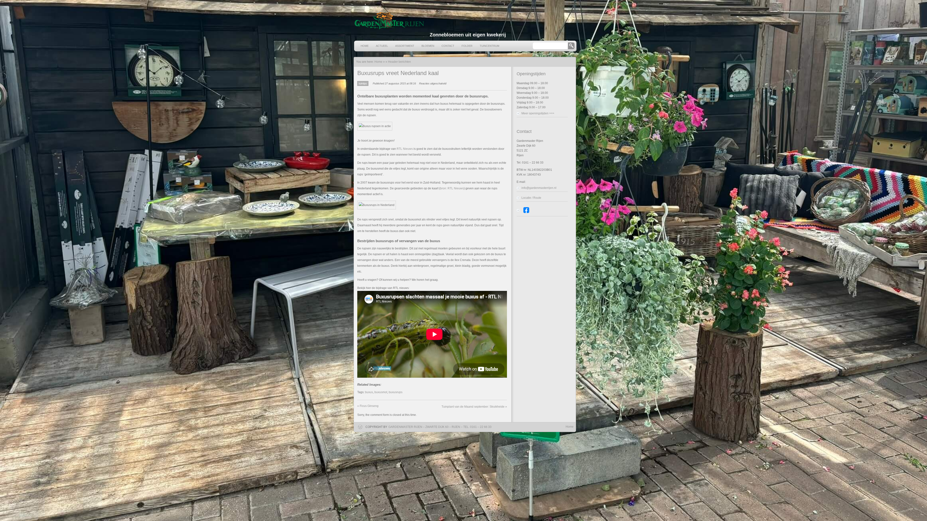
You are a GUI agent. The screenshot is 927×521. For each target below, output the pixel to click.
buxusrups (395, 392)
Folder (467, 45)
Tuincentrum (489, 45)
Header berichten (399, 61)
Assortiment (404, 45)
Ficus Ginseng (368, 406)
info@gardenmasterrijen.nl (538, 188)
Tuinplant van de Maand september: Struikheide (474, 406)
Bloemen (427, 45)
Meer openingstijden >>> (537, 113)
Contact (448, 45)
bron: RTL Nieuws (452, 188)
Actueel (382, 45)
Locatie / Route (531, 197)
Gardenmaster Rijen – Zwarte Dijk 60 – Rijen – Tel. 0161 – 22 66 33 (440, 427)
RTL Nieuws (405, 149)
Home (365, 45)
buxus (369, 392)
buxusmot (380, 392)
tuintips (363, 83)
